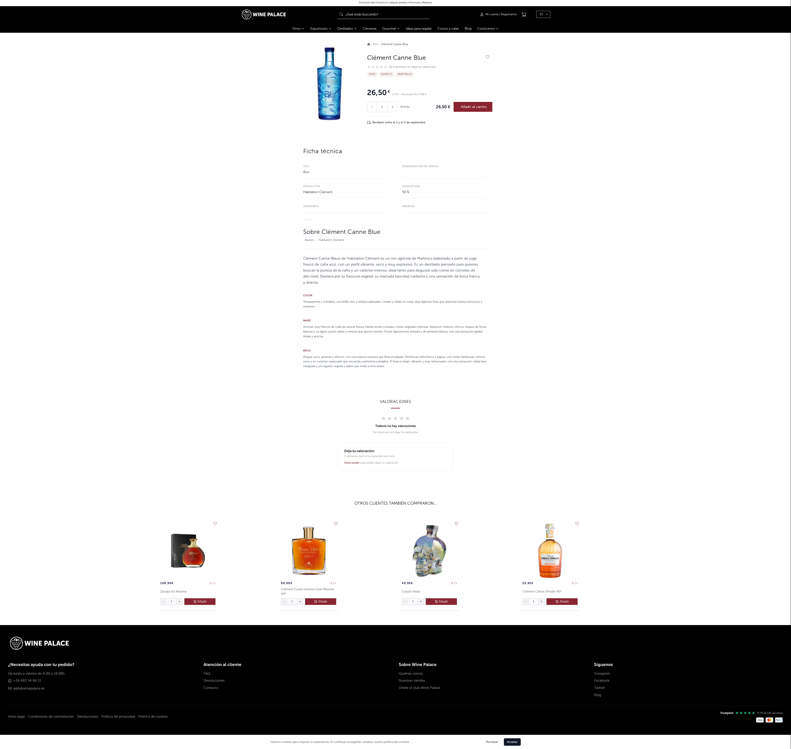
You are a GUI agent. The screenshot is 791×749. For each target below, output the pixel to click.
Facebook (601, 680)
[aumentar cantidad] (179, 601)
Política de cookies (153, 717)
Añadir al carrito (474, 106)
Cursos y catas (448, 28)
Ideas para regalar (419, 28)
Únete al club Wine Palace (419, 688)
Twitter (599, 688)
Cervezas (370, 28)
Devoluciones (214, 680)
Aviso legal (16, 717)
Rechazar (492, 741)
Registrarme (509, 14)
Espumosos (319, 28)
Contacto (211, 688)
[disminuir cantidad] (163, 601)
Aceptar (512, 741)
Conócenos (486, 28)
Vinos (296, 28)
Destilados (345, 28)
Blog (468, 28)
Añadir (202, 601)
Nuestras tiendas (412, 680)
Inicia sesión (351, 462)
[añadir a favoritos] (487, 57)
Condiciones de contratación (51, 717)
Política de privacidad (118, 717)
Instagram (602, 674)
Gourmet (389, 28)
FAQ (207, 674)
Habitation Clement (317, 192)
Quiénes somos (411, 674)
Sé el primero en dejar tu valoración (412, 66)
